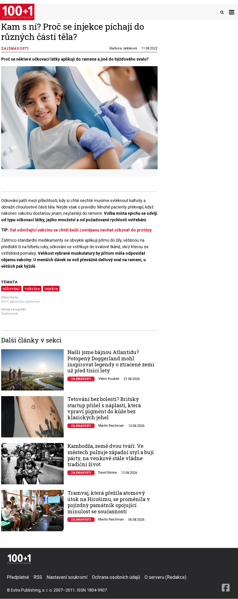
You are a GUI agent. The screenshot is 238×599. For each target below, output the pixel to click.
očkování (11, 288)
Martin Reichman (111, 425)
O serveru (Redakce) (165, 577)
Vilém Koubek (108, 379)
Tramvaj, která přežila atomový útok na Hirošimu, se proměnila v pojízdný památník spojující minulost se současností (108, 502)
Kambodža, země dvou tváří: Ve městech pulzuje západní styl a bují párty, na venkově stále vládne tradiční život (110, 455)
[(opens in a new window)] (225, 583)
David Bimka (107, 472)
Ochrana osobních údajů (116, 577)
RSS (37, 577)
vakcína (32, 288)
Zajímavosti (81, 379)
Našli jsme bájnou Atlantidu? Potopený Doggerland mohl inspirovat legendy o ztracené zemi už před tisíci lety (110, 361)
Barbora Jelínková (123, 48)
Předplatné (18, 577)
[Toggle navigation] (231, 12)
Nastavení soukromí (66, 577)
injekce (51, 288)
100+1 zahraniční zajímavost (20, 301)
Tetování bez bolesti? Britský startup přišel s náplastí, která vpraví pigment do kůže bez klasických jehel (104, 408)
